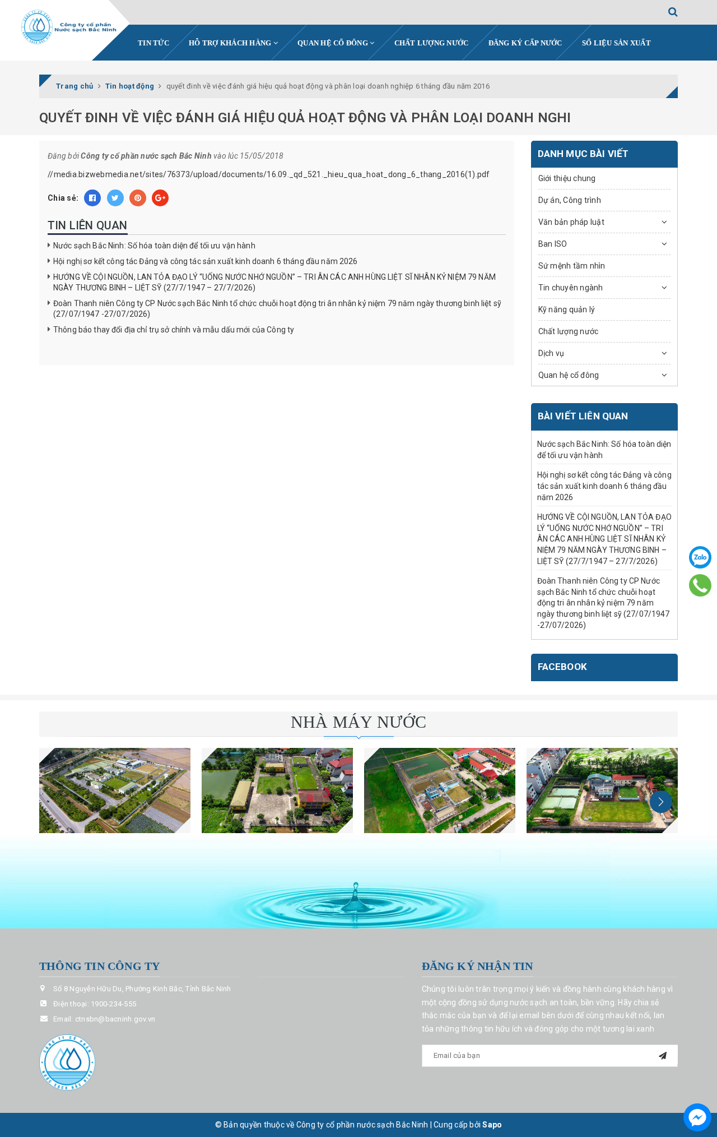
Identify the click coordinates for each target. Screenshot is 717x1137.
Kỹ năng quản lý (566, 309)
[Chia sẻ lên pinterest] (137, 198)
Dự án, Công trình (569, 200)
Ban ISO (552, 243)
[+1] (160, 198)
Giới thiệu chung (567, 178)
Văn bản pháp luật (571, 222)
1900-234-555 (113, 1004)
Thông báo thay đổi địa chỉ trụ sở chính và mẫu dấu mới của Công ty (173, 329)
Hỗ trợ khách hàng (231, 43)
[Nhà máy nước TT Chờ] (602, 790)
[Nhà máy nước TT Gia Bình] (439, 790)
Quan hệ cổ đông (333, 43)
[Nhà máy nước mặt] (114, 790)
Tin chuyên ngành (570, 287)
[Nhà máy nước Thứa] (277, 790)
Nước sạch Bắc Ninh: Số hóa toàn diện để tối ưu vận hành (154, 245)
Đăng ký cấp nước (525, 43)
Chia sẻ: (63, 197)
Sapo (492, 1124)
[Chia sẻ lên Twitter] (115, 198)
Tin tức (153, 43)
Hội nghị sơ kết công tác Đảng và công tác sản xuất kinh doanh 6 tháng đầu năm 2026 (205, 261)
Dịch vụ (551, 353)
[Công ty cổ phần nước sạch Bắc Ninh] (69, 27)
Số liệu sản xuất (616, 43)
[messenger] (697, 1117)
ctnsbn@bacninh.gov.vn (115, 1019)
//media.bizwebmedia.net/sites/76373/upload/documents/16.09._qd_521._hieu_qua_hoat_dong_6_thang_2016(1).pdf (269, 174)
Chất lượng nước (431, 43)
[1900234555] (700, 585)
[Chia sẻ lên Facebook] (92, 198)
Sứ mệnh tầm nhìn (572, 265)
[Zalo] (700, 557)
